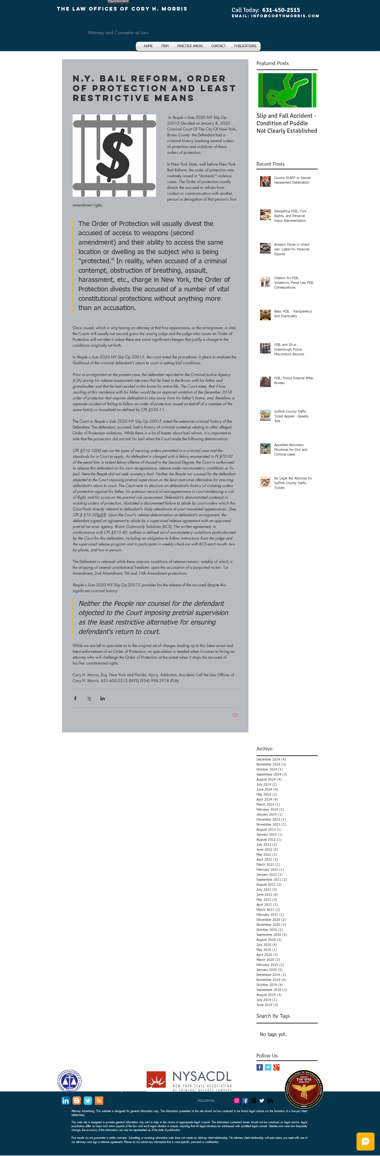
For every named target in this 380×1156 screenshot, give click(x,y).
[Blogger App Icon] (77, 1100)
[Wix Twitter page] (88, 1100)
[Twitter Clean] (262, 1100)
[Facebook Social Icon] (245, 1100)
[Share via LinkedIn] (102, 698)
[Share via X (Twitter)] (89, 698)
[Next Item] (308, 90)
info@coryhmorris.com (285, 16)
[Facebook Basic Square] (259, 1067)
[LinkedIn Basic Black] (270, 1100)
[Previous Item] (265, 90)
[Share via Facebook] (75, 698)
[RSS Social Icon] (99, 1100)
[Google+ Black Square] (253, 1100)
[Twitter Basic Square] (268, 1067)
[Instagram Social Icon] (237, 1100)
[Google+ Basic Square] (276, 1067)
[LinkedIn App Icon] (65, 1100)
